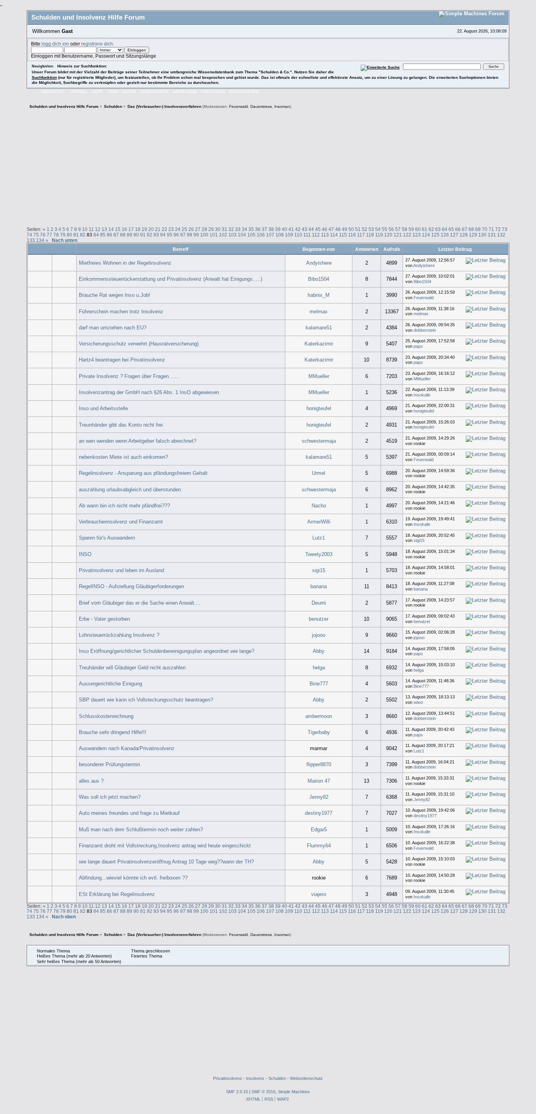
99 (196, 234)
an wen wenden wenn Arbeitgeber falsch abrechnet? (137, 441)
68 (471, 229)
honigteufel (318, 408)
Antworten (366, 249)
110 (298, 234)
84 (96, 234)
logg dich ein (55, 43)
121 (398, 234)
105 (251, 234)
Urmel (318, 473)
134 (40, 240)
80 (69, 234)
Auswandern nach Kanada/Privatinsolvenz (127, 748)
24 (177, 229)
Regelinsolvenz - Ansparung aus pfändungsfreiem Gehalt (143, 473)
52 (364, 229)
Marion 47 (319, 781)
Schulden (277, 1078)
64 (444, 229)
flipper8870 (318, 764)
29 (211, 229)
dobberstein (425, 330)
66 (458, 229)
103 (232, 234)
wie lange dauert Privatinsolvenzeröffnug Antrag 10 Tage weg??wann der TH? (166, 862)
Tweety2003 (318, 554)
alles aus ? (91, 781)
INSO (85, 554)
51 (358, 229)
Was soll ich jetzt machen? (109, 797)
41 (291, 229)
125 (435, 234)
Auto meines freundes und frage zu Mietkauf (129, 813)
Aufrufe (391, 249)
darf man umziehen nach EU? (112, 328)
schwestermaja (319, 441)
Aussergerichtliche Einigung (110, 684)
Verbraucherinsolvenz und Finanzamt (121, 522)
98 (189, 234)
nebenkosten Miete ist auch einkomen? (123, 457)
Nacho (319, 506)
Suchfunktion (44, 77)
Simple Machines (294, 1091)
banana (318, 586)
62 (431, 229)
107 (270, 234)
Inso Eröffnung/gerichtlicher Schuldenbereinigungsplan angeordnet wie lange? (166, 651)
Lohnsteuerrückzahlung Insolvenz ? (119, 635)
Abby (319, 651)
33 (238, 229)
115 (343, 234)
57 (398, 229)
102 (223, 234)
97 (183, 234)
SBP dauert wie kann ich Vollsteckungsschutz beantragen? (146, 700)
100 (204, 234)
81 (76, 234)
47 (331, 229)
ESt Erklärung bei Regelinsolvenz (117, 894)
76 (43, 234)
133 (31, 240)
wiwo (418, 702)
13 (104, 229)
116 (352, 234)
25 (184, 229)
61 (424, 229)
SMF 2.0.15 (237, 1091)
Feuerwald (238, 106)
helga (319, 668)
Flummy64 (319, 846)
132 (501, 234)
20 (151, 229)
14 (111, 229)
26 (191, 229)
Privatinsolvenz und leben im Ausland (121, 570)
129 (473, 234)
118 (370, 234)
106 (261, 234)
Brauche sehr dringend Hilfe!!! (112, 732)
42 (298, 229)
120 (388, 234)
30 (218, 229)
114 (334, 234)
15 (117, 229)
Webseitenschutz (306, 1078)
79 (63, 234)
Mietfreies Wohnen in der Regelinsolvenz (125, 263)
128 (463, 234)
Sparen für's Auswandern (107, 538)
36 (258, 229)
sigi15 (419, 540)
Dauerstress (261, 106)
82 (83, 234)
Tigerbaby (319, 732)
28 (204, 229)
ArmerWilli (318, 522)
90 (136, 234)
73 (504, 229)
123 (416, 234)
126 (445, 234)
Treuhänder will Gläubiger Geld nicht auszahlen (132, 668)
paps (418, 346)
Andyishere (319, 263)
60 (418, 229)
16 (124, 229)
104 (242, 234)
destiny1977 (318, 813)
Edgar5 (319, 829)
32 (231, 229)
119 (379, 234)
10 (85, 229)
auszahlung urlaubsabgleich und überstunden (130, 489)
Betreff (180, 249)
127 (454, 234)
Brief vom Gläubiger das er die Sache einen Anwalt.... (140, 603)
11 (91, 229)
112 (316, 234)
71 (491, 229)
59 (411, 229)
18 (137, 229)
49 (344, 229)
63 (438, 229)
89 (129, 234)
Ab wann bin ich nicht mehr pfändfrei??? (124, 506)
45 (318, 229)
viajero (318, 894)
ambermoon (318, 716)
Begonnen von (319, 249)
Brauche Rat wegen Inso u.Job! (114, 295)
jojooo (318, 635)
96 (176, 234)
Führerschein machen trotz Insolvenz (121, 311)
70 (484, 229)
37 (264, 229)
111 (307, 234)
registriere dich (97, 43)
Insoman (282, 106)
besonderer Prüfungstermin (109, 764)
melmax (319, 311)
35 (251, 229)
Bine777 (319, 684)
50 (351, 229)
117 (361, 234)
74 (29, 234)
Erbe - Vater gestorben (104, 619)
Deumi (319, 603)
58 (404, 229)
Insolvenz (255, 1078)
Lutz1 (318, 538)
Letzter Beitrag (455, 249)
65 (451, 229)
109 (289, 234)
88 (123, 234)
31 (224, 229)
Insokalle (422, 395)
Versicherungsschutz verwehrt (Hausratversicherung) (139, 344)
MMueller (318, 376)
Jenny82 (318, 797)
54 (378, 229)
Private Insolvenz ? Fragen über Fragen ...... (129, 376)
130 (482, 234)
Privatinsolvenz (227, 1078)
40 (284, 229)
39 (278, 229)
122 (407, 234)
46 (324, 229)
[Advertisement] (268, 167)
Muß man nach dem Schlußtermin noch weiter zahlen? (141, 829)
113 (325, 234)
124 (426, 234)
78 (56, 234)
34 (244, 229)
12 (97, 229)
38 (271, 229)
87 (116, 234)
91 (143, 234)
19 (144, 229)
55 (384, 229)
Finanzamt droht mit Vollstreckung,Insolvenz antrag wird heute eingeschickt (165, 846)
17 (131, 229)
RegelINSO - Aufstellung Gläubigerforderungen (131, 586)
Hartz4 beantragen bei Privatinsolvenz (122, 360)
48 (338, 229)
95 (169, 234)
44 (311, 229)
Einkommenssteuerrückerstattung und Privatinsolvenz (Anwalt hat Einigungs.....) (170, 279)
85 (103, 234)
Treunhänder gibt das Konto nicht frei (121, 425)
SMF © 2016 (263, 1091)
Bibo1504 (318, 279)
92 (149, 234)
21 (157, 229)
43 (304, 229)
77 (49, 234)
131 (492, 234)
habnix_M (319, 295)
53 (371, 229)
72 (498, 229)
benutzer (318, 619)
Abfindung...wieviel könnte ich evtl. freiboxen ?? (133, 878)
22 (164, 229)
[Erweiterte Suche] (380, 66)
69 (478, 229)
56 (391, 229)
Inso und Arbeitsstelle (103, 408)
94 (163, 234)
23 (171, 229)
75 (36, 234)
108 (279, 234)
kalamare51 (319, 328)
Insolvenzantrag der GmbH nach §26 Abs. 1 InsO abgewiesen (149, 392)
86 (109, 234)
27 (198, 229)
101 (214, 234)
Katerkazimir (318, 344)
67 (464, 229)
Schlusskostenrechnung (106, 716)
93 (156, 234)
